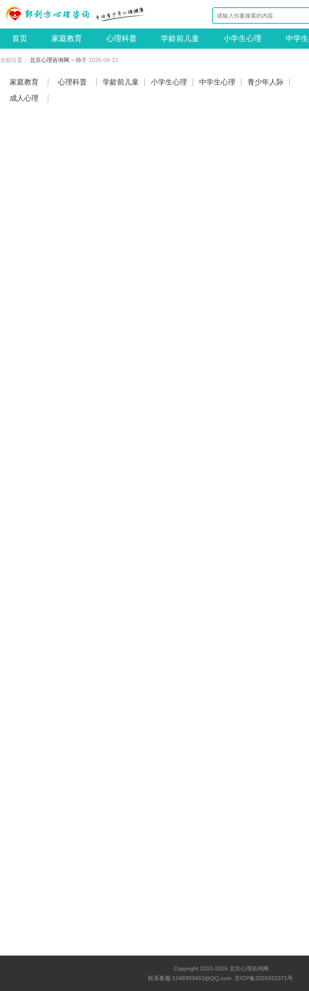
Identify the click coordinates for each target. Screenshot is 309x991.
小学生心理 (242, 38)
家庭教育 (67, 38)
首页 (19, 38)
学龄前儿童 (180, 38)
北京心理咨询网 (49, 60)
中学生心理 (217, 82)
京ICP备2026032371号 (264, 978)
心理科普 (121, 38)
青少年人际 (265, 82)
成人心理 (24, 98)
